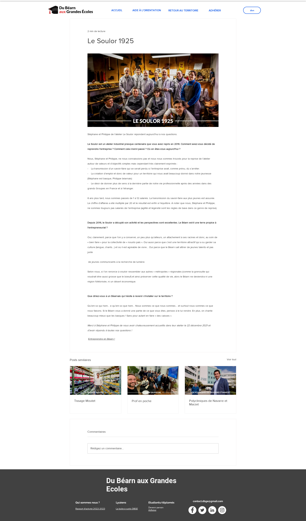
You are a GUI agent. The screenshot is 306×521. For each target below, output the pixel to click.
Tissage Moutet (84, 401)
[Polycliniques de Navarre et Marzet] (210, 380)
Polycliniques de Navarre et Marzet (208, 402)
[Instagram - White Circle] (222, 510)
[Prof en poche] (153, 380)
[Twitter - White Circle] (202, 510)
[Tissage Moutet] (95, 380)
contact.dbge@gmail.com (208, 501)
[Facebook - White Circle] (192, 510)
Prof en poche (141, 401)
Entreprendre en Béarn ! (101, 338)
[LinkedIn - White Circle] (212, 510)
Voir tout (231, 359)
